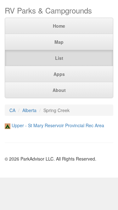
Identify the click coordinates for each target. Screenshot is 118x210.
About (59, 90)
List (59, 58)
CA (12, 110)
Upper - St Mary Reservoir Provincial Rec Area (58, 125)
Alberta (29, 110)
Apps (59, 74)
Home (59, 26)
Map (59, 42)
